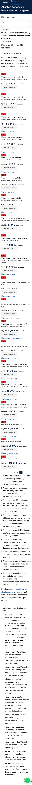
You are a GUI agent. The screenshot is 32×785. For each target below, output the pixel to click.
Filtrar (5, 29)
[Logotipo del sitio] (16, 2)
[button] (9, 87)
